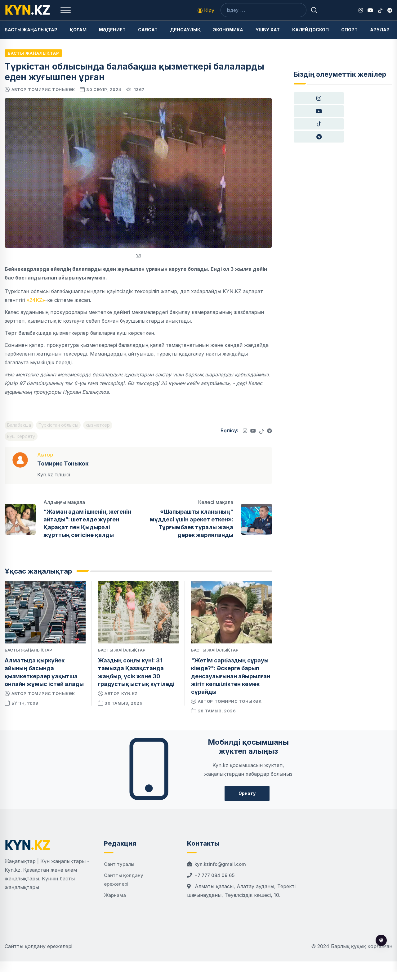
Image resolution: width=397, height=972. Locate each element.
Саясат (148, 29)
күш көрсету (21, 436)
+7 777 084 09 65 (214, 875)
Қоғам (78, 29)
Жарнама (115, 895)
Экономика (228, 29)
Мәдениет (112, 29)
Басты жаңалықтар (31, 29)
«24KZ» (36, 300)
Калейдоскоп (310, 29)
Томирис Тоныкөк (51, 89)
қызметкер (98, 425)
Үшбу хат (268, 29)
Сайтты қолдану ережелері (38, 946)
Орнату (247, 793)
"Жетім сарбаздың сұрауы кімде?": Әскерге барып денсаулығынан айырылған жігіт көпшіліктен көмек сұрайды (230, 676)
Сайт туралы (119, 864)
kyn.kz (129, 693)
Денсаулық (185, 29)
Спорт (349, 29)
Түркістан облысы (58, 425)
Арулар (380, 29)
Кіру (208, 10)
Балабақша (19, 425)
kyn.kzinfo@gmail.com (220, 864)
